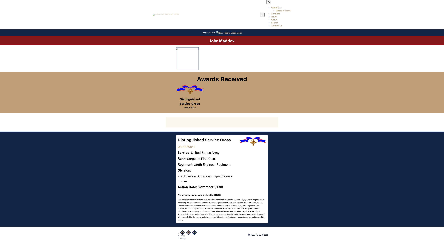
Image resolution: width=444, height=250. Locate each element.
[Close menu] (268, 2)
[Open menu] (262, 15)
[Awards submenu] (280, 8)
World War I (190, 107)
